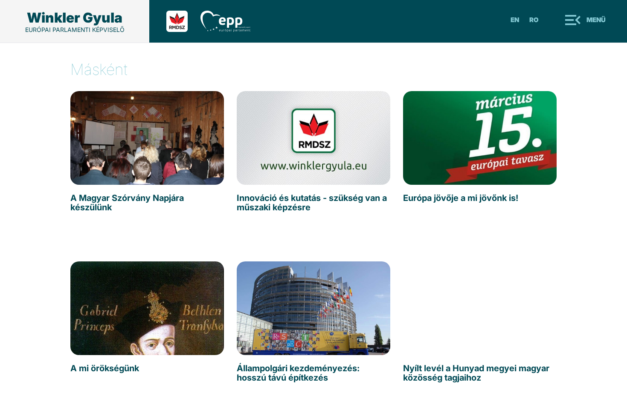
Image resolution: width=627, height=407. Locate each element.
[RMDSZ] (183, 21)
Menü (596, 20)
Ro (534, 20)
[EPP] (231, 21)
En (515, 20)
